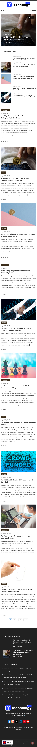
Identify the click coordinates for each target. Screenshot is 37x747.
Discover (3, 142)
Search (32, 10)
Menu (4, 10)
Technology (5, 265)
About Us (16, 741)
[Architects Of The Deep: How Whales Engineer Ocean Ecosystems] (6, 653)
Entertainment (5, 110)
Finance (4, 228)
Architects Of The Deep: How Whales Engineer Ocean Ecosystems (15, 39)
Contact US (13, 743)
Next (26, 620)
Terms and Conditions (18, 745)
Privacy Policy (23, 743)
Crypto (6, 31)
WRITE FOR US (26, 741)
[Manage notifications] (32, 743)
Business (4, 322)
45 (20, 620)
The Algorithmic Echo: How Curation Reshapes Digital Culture (22, 642)
